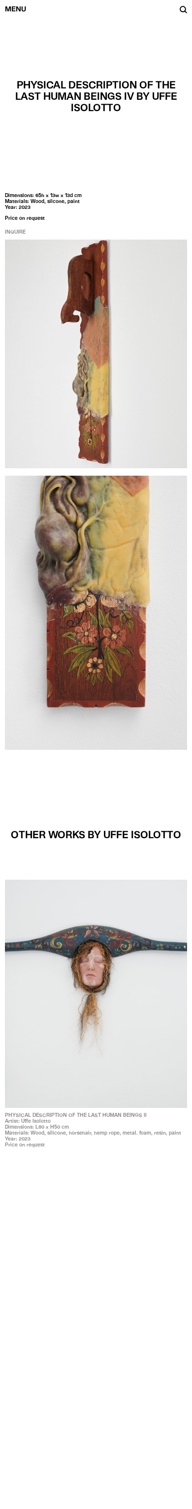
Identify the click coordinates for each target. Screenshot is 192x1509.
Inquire (15, 232)
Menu (15, 9)
